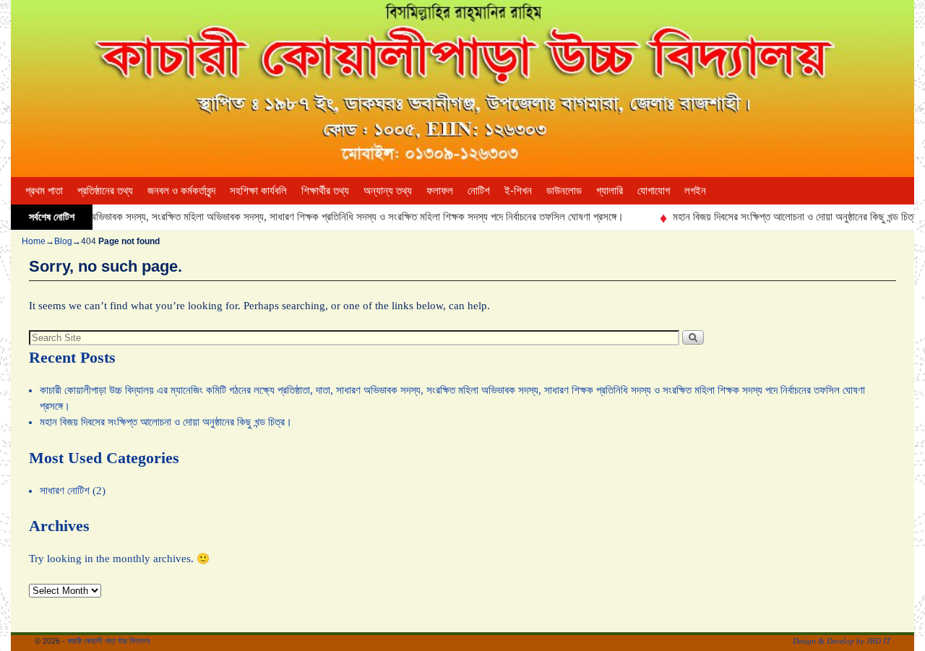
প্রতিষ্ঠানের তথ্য (105, 191)
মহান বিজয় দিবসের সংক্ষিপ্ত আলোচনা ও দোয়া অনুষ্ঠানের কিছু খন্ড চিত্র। (787, 217)
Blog (63, 241)
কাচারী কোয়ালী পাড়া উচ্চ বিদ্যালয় (108, 641)
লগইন (695, 191)
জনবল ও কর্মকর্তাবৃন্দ (181, 191)
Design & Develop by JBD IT (841, 641)
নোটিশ (479, 191)
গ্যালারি (609, 191)
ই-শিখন (518, 191)
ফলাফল (439, 191)
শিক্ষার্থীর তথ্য (325, 191)
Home (34, 241)
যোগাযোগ (653, 191)
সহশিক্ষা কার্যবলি (258, 191)
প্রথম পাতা (44, 191)
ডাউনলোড (564, 191)
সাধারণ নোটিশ (65, 490)
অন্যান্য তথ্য (387, 191)
